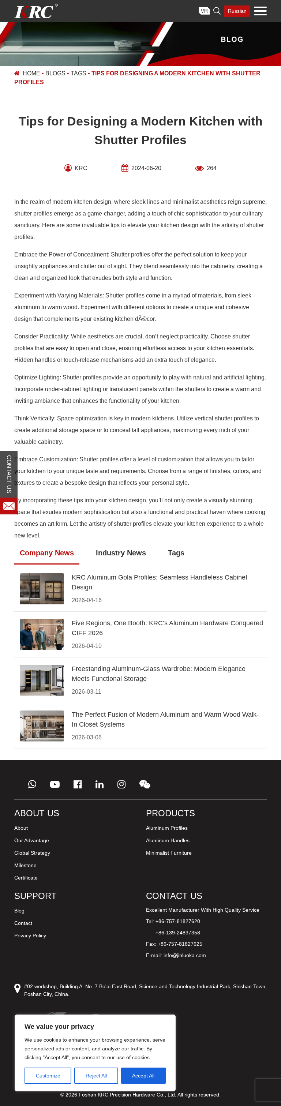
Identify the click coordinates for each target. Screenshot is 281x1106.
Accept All (143, 1076)
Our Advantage (31, 840)
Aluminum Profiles (167, 828)
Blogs (55, 73)
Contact (23, 923)
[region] (95, 1053)
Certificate (26, 878)
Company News (47, 553)
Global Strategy (32, 853)
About (21, 828)
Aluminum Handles (168, 840)
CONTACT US (9, 474)
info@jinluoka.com (185, 955)
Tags (78, 73)
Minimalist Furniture (169, 853)
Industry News (121, 553)
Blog (19, 911)
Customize (48, 1076)
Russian (237, 11)
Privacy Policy (30, 935)
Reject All (96, 1076)
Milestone (25, 865)
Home (31, 73)
